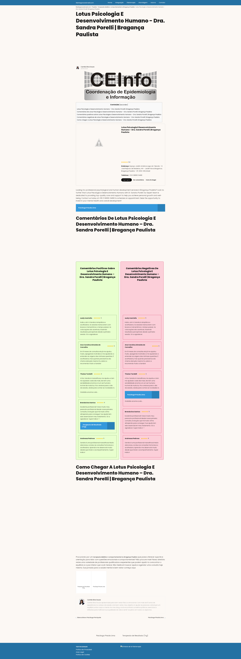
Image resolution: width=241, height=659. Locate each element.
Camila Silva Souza (87, 67)
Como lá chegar (151, 180)
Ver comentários (138, 180)
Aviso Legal (80, 652)
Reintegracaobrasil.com (85, 3)
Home (110, 3)
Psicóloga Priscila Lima (156, 617)
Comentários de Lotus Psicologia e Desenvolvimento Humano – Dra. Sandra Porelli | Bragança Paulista (114, 112)
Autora (153, 3)
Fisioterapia (131, 3)
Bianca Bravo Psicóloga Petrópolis (89, 617)
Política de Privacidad (84, 649)
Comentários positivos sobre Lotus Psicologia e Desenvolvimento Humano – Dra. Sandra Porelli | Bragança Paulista (119, 114)
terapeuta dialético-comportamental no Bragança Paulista (115, 557)
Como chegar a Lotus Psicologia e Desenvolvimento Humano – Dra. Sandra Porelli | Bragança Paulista (114, 120)
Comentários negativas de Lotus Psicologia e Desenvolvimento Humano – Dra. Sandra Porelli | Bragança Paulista (118, 117)
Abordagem (142, 3)
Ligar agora (126, 180)
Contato (162, 3)
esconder (123, 105)
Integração (119, 3)
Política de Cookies (83, 655)
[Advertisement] (120, 52)
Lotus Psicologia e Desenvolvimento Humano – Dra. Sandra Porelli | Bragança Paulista (108, 109)
